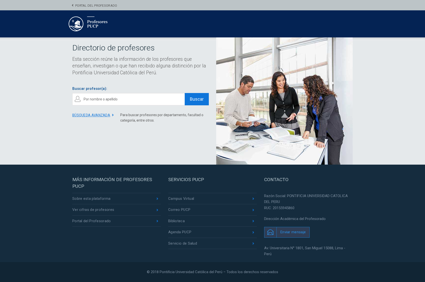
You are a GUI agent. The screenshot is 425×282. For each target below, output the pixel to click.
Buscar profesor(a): (89, 88)
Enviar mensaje (293, 232)
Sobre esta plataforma (91, 198)
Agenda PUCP (179, 232)
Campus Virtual (181, 198)
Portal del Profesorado (96, 5)
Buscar (197, 99)
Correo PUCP (179, 209)
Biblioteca (176, 221)
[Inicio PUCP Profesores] (103, 23)
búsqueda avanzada (91, 115)
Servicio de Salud (182, 243)
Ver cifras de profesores (93, 209)
